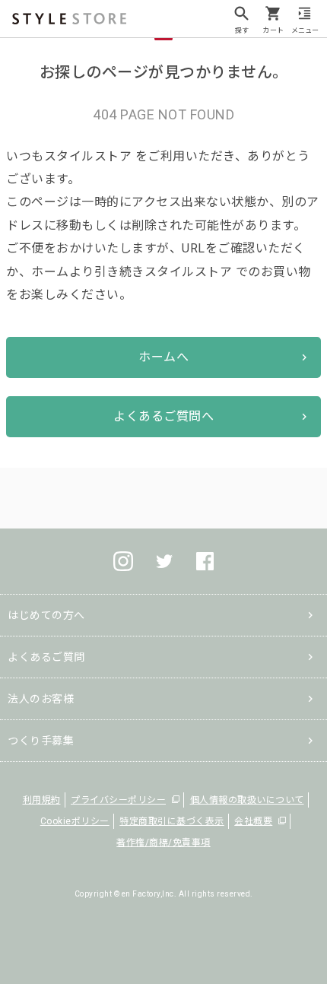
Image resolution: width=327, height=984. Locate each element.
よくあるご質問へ (163, 416)
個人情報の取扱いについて (247, 800)
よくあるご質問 (46, 657)
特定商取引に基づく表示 (171, 821)
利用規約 (42, 800)
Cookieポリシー (75, 821)
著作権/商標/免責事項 (163, 842)
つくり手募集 (41, 741)
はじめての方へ (46, 615)
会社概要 (253, 821)
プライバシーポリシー (118, 800)
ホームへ (163, 357)
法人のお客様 (41, 699)
